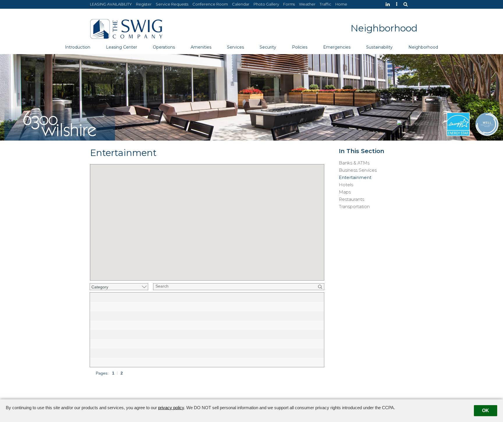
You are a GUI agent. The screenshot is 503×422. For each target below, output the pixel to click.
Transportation (354, 206)
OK (485, 410)
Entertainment (355, 177)
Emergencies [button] (336, 47)
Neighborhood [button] (423, 47)
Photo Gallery (266, 4)
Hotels (346, 184)
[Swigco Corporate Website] (398, 4)
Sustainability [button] (379, 47)
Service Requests (172, 4)
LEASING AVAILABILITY (111, 4)
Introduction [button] (77, 47)
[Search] (407, 4)
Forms (289, 4)
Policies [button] (299, 47)
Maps (345, 192)
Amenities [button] (201, 47)
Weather (307, 4)
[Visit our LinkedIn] (389, 4)
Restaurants (351, 199)
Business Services (358, 170)
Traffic (325, 4)
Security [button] (268, 47)
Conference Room (210, 4)
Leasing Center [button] (121, 47)
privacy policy (171, 407)
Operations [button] (164, 47)
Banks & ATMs (354, 163)
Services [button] (235, 47)
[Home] (126, 28)
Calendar (240, 4)
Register (144, 4)
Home (341, 4)
